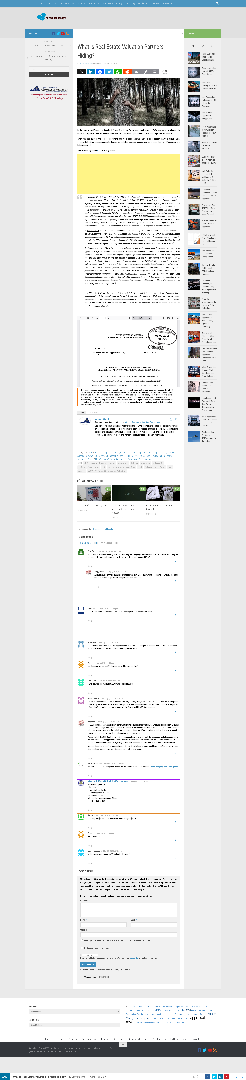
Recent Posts (93, 413)
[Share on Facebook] (207, 1076)
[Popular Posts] (193, 46)
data (132, 1006)
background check (158, 1018)
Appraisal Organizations (166, 452)
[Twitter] (175, 419)
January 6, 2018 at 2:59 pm (103, 833)
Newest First (98, 529)
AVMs (166, 1010)
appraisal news (123, 463)
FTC (103, 467)
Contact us (94, 3)
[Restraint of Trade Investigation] (94, 493)
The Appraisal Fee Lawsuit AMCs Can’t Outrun (209, 71)
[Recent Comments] (203, 46)
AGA (136, 1022)
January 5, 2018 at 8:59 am (113, 763)
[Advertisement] (165, 17)
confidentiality (158, 463)
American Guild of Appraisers (145, 1010)
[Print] (154, 71)
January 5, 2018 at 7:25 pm (141, 781)
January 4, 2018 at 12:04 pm (107, 608)
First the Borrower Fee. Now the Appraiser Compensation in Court (209, 354)
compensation (145, 463)
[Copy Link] (145, 71)
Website (83, 930)
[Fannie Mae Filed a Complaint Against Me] (163, 493)
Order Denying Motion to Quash (164, 766)
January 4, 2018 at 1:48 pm (103, 663)
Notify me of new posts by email (97, 948)
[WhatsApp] (118, 71)
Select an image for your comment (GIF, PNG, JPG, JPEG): (105, 970)
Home (29, 3)
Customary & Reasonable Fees (109, 456)
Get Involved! (66, 3)
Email (134, 920)
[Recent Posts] (212, 46)
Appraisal (99, 452)
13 (182, 33)
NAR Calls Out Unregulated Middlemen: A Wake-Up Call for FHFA (209, 177)
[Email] (136, 71)
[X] (81, 71)
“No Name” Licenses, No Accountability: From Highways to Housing (209, 286)
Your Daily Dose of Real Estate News (142, 3)
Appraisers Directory (112, 3)
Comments (89, 543)
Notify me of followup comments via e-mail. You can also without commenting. (118, 958)
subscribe (134, 958)
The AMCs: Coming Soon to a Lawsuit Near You (209, 85)
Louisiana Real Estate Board (112, 130)
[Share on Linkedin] (220, 1076)
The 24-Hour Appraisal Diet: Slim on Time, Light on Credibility (208, 320)
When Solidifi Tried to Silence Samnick (209, 145)
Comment (85, 900)
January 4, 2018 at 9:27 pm (115, 572)
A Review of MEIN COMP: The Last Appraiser (209, 224)
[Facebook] (100, 71)
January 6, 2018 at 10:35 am (107, 815)
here (99, 150)
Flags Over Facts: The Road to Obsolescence (209, 57)
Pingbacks (110, 543)
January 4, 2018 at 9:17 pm (108, 722)
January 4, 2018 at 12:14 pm (110, 642)
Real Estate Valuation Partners (155, 467)
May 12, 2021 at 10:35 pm (113, 851)
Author (81, 413)
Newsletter (168, 3)
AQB (132, 1010)
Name (83, 920)
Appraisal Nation (183, 1023)
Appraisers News (85, 456)
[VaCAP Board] (85, 424)
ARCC (174, 1023)
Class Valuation (144, 1023)
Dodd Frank (174, 1014)
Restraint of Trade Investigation (92, 505)
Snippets (52, 3)
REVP (170, 467)
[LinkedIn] (91, 71)
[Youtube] (62, 33)
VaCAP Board (86, 63)
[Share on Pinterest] (226, 1076)
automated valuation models (161, 1023)
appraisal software (198, 1010)
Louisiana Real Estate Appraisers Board (121, 467)
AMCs (86, 463)
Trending (40, 3)
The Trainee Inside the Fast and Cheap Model (209, 253)
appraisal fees (151, 1006)
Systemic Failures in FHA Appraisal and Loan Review (209, 160)
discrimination (164, 1014)
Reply (90, 566)
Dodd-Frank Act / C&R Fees (137, 456)
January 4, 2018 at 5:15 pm (112, 699)
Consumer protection (182, 1018)
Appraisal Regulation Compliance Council (183, 1007)
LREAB (98, 459)
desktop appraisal (175, 1010)
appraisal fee (169, 1018)
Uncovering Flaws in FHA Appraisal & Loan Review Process (123, 509)
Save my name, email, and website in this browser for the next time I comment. (117, 940)
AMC (90, 452)
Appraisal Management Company (193, 1014)
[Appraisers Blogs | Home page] (50, 17)
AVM (184, 1010)
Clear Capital (162, 1007)
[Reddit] (127, 71)
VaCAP (106, 459)
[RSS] (67, 33)
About (80, 3)
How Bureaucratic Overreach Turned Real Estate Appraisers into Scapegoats (209, 404)
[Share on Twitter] (214, 1076)
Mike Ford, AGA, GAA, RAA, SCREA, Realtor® (108, 781)
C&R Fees (134, 463)
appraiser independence (150, 1014)
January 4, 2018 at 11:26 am (110, 551)
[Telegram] (109, 71)
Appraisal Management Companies (121, 452)
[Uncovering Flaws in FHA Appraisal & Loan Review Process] (129, 493)
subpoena (81, 471)
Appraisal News (146, 452)
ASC (162, 1010)
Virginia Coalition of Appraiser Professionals (143, 422)
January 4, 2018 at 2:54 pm (109, 681)
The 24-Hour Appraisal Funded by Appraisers (209, 115)
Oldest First (110, 529)
